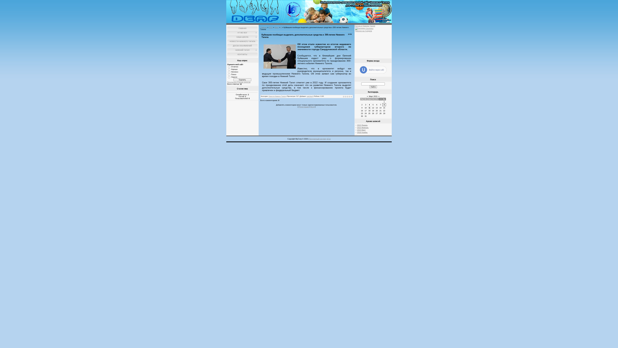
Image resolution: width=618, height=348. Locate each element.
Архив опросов (244, 82)
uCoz (329, 139)
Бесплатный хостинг (317, 139)
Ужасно (234, 77)
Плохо (233, 74)
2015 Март (361, 130)
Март (277, 27)
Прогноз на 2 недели (363, 31)
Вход (312, 107)
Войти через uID (376, 70)
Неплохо (234, 72)
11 (369, 108)
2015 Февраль (363, 128)
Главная (263, 27)
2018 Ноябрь (362, 132)
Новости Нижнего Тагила (277, 96)
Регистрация (304, 107)
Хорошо (234, 69)
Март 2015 (373, 96)
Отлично (234, 67)
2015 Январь (362, 125)
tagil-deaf (310, 96)
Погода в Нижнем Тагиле (365, 26)
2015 (271, 27)
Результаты (232, 82)
